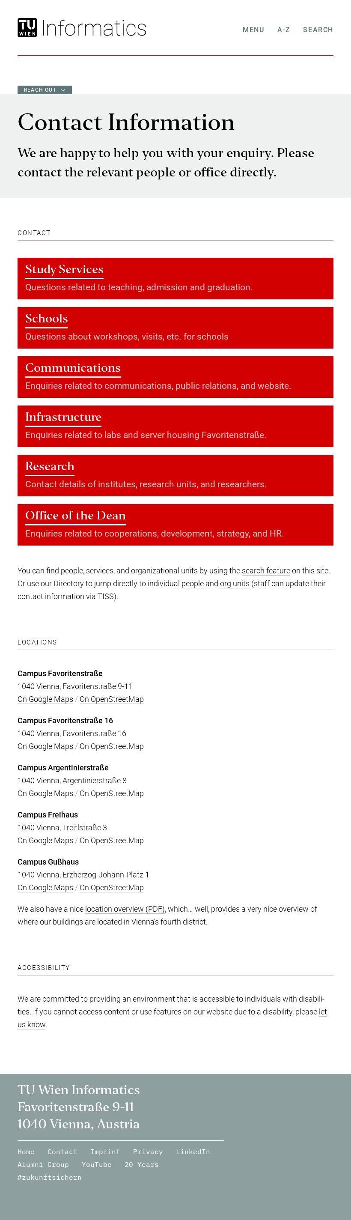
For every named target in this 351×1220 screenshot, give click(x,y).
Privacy (148, 1151)
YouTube (97, 1164)
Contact (62, 1151)
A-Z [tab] (284, 30)
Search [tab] (318, 30)
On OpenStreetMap (112, 699)
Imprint (105, 1151)
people (192, 583)
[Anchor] (54, 233)
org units (235, 583)
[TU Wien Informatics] (92, 27)
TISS (106, 596)
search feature (266, 570)
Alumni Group (43, 1164)
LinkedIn (193, 1151)
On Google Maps (45, 699)
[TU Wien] (28, 27)
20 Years (142, 1164)
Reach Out (40, 90)
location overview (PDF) (125, 908)
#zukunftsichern (50, 1177)
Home (26, 1151)
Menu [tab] (253, 30)
